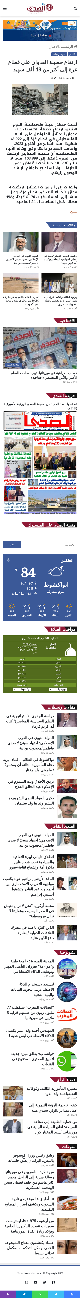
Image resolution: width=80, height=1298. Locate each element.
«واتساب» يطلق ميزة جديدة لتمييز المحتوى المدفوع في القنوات (32, 1058)
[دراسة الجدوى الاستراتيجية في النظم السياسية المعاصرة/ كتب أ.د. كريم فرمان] (59, 242)
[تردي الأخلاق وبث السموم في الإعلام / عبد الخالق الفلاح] (67, 786)
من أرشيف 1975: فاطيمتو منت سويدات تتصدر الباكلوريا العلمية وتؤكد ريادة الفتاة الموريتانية (29, 1226)
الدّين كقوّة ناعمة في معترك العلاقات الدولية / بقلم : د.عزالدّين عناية (32, 932)
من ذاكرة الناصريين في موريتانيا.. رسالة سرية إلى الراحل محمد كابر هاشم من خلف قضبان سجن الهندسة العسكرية (28, 1179)
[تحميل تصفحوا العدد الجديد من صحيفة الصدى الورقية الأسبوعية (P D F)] (40, 514)
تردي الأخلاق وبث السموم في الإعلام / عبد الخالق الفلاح (31, 784)
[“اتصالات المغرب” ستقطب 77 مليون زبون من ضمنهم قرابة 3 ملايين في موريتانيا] (67, 1015)
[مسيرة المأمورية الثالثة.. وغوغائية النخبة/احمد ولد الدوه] (13, 1093)
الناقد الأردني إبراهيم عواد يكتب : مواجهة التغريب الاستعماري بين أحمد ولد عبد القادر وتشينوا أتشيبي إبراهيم (28, 886)
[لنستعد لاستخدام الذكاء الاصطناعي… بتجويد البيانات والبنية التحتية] (67, 992)
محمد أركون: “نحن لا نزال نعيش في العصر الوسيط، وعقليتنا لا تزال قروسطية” (29, 911)
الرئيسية (67, 46)
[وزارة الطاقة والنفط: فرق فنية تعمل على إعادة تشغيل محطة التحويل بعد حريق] (59, 283)
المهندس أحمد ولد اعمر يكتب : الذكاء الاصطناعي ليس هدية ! (30, 1033)
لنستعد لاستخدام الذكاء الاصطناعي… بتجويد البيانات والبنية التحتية (32, 989)
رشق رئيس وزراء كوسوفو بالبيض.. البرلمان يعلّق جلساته (31, 1158)
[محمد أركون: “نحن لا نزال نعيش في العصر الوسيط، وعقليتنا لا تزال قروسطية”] (67, 910)
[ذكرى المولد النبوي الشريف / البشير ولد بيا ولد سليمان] (67, 806)
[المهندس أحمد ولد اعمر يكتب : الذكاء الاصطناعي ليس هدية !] (67, 1038)
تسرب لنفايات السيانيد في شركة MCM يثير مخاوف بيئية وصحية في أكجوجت (21, 300)
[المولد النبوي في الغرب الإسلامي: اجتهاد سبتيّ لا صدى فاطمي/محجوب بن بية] (21, 242)
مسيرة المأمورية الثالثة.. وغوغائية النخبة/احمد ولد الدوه (51, 1091)
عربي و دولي (59, 54)
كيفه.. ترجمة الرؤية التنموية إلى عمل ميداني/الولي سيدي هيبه (53, 1107)
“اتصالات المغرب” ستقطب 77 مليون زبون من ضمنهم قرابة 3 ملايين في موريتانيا (30, 1012)
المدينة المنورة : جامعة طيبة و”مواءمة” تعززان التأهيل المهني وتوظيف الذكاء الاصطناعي (29, 966)
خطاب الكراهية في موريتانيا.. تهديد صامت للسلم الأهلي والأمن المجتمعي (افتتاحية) (44, 375)
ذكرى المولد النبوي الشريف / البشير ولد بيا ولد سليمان (31, 800)
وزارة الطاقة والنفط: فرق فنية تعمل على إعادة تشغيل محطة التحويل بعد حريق (60, 300)
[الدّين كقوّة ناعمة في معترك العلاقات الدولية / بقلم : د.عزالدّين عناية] (67, 932)
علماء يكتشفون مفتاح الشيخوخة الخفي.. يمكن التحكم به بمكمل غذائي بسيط (29, 1247)
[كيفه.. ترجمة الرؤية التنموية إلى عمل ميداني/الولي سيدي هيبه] (13, 1109)
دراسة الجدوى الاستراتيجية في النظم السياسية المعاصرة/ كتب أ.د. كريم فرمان (60, 259)
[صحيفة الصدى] (40, 8)
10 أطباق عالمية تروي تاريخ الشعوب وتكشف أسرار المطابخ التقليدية (29, 1204)
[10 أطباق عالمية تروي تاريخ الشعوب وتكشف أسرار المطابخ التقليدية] (67, 1203)
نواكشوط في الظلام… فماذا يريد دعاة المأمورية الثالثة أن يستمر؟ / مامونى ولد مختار (28, 764)
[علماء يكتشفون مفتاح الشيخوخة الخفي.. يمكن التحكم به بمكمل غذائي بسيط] (67, 1247)
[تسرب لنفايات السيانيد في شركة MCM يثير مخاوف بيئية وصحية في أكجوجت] (21, 283)
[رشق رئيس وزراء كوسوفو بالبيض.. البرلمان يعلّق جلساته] (67, 1160)
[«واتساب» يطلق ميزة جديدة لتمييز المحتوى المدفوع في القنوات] (67, 1061)
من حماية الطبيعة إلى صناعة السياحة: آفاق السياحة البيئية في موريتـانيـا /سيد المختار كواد (52, 1127)
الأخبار (54, 46)
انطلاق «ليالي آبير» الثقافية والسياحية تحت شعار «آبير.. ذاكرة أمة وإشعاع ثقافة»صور (31, 862)
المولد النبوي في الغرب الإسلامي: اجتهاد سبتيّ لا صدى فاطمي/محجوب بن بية (22, 259)
